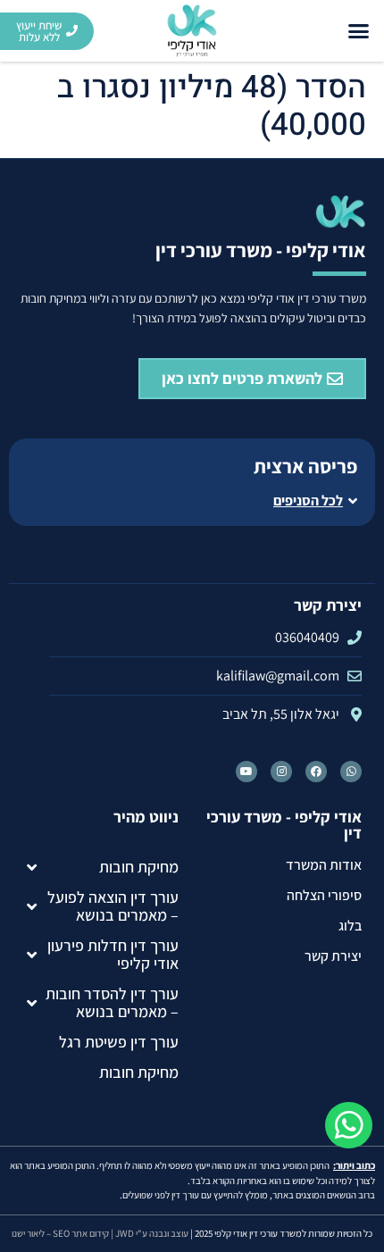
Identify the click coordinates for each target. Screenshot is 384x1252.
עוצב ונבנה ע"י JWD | (149, 1233)
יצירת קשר (333, 956)
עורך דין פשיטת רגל (119, 1041)
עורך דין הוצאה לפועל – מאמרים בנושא (113, 906)
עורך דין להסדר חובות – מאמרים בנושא (112, 1002)
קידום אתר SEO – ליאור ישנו (60, 1233)
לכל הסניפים (308, 500)
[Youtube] (246, 771)
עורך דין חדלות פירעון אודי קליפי (113, 954)
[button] (359, 31)
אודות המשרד (324, 865)
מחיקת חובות (139, 866)
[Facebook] (316, 771)
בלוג (350, 925)
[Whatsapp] (351, 771)
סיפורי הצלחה (324, 895)
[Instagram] (281, 771)
